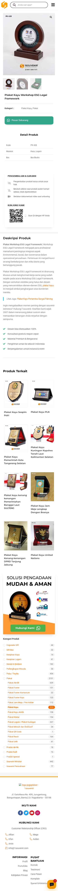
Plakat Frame (13, 687)
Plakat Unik (13, 741)
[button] (50, 17)
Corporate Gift (12, 645)
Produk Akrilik (12, 747)
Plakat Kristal (13, 717)
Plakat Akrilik (13, 683)
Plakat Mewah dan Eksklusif (20, 727)
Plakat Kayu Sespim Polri (15, 414)
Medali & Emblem (14, 664)
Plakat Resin (13, 736)
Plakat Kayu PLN (40, 412)
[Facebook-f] (20, 812)
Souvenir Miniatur (14, 761)
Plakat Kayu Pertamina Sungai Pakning (35, 299)
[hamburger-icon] (52, 5)
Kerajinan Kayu (12, 654)
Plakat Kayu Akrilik (16, 712)
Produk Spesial (13, 757)
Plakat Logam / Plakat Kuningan (22, 722)
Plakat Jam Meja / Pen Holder (21, 702)
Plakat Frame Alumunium (19, 692)
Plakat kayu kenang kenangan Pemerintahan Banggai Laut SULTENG (15, 502)
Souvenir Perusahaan (15, 766)
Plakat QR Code (14, 732)
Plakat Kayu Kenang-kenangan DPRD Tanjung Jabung (15, 560)
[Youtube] (31, 812)
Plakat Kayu (26, 108)
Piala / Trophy (12, 673)
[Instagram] (37, 812)
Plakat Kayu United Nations (42, 557)
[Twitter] (26, 812)
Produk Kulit (11, 752)
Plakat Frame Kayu (16, 697)
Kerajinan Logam (13, 659)
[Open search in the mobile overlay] (29, 5)
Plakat (35, 108)
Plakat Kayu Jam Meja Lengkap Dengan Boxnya (40, 509)
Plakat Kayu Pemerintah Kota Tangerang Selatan (15, 460)
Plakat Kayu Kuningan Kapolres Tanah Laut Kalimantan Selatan (42, 452)
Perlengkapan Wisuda (16, 669)
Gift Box (9, 650)
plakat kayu (48, 285)
